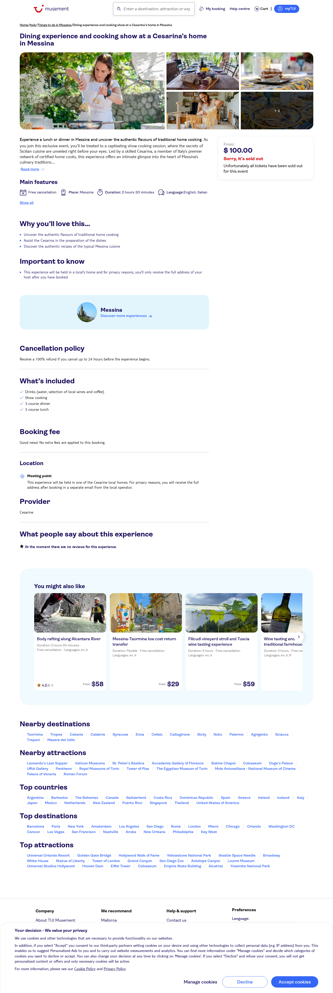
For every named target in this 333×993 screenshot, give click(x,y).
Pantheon (64, 768)
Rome (176, 826)
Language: (240, 918)
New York (76, 826)
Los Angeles (129, 826)
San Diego (155, 826)
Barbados (59, 797)
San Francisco (84, 832)
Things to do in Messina (54, 25)
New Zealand (104, 803)
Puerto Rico (132, 803)
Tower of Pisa (138, 768)
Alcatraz (216, 866)
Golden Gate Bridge (94, 855)
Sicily (201, 734)
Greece (244, 797)
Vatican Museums (90, 763)
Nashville (110, 832)
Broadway (271, 855)
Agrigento (259, 734)
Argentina (35, 797)
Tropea (56, 734)
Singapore (158, 803)
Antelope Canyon (205, 861)
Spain (225, 797)
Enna (140, 734)
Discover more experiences (124, 316)
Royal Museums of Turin (99, 768)
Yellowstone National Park (189, 855)
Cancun (33, 832)
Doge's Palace (281, 763)
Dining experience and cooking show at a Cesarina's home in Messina (122, 25)
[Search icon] (119, 9)
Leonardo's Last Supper (47, 763)
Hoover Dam (92, 866)
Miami (213, 826)
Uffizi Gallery (37, 768)
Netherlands (74, 803)
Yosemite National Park (250, 866)
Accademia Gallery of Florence (178, 763)
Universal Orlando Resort (48, 855)
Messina (111, 310)
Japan (32, 803)
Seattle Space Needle (237, 855)
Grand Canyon (140, 861)
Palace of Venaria (41, 774)
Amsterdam (101, 826)
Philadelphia (183, 832)
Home (24, 25)
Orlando (254, 826)
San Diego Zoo (171, 861)
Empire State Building (182, 866)
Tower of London (106, 861)
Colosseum (252, 763)
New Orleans (154, 832)
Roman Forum (75, 774)
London (194, 826)
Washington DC (281, 826)
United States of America (217, 803)
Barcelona (35, 826)
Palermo (236, 734)
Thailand (181, 803)
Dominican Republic (196, 797)
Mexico (51, 803)
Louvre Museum (241, 861)
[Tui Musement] (55, 9)
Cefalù (157, 734)
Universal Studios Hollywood (51, 866)
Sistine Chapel (223, 763)
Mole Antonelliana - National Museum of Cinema (255, 768)
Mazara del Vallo (61, 740)
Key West (209, 832)
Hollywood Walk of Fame (139, 855)
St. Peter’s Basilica (128, 763)
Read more (30, 169)
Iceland (283, 797)
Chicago (233, 826)
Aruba (131, 832)
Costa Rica (163, 797)
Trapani (33, 740)
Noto (218, 734)
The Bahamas (86, 797)
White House (37, 861)
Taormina (35, 734)
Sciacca (282, 734)
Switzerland (136, 797)
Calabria (98, 734)
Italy (33, 25)
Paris (56, 826)
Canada (112, 797)
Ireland (264, 797)
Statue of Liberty (70, 861)
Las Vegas (55, 832)
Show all (27, 203)
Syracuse (120, 734)
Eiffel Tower (120, 866)
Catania (76, 734)
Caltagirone (180, 734)
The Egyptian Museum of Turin (182, 768)
